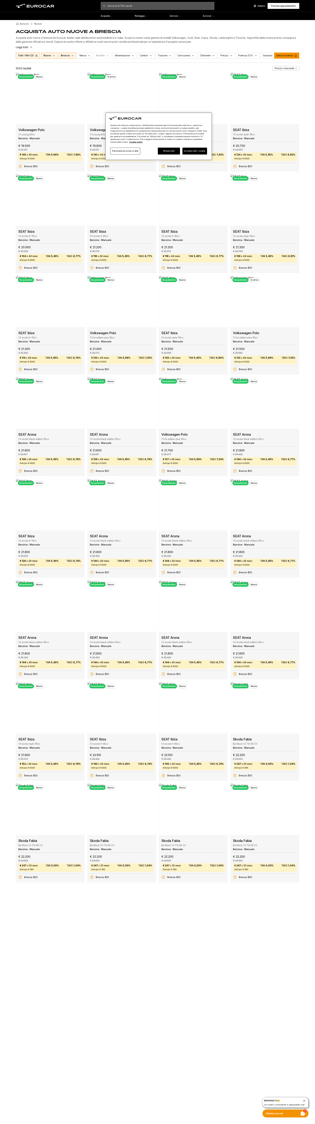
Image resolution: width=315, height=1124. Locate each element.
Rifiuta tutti (169, 151)
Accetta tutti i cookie (194, 151)
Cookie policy (136, 142)
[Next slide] (79, 98)
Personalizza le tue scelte (125, 151)
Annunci (24, 23)
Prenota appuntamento (283, 5)
